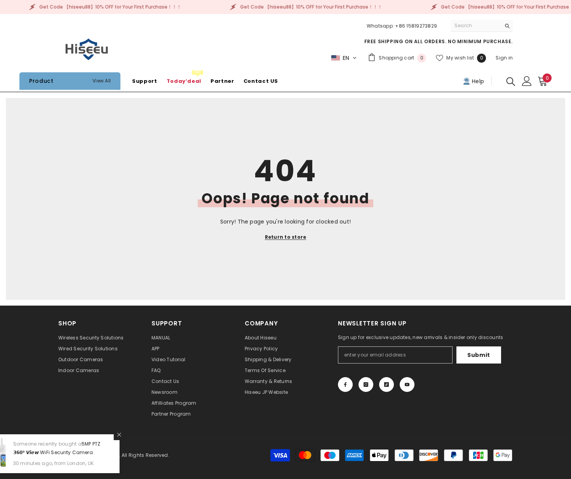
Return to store (285, 237)
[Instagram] (366, 384)
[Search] (482, 26)
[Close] (148, 434)
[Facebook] (345, 384)
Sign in (504, 57)
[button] (344, 58)
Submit (478, 355)
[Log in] (527, 81)
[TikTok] (386, 384)
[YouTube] (407, 384)
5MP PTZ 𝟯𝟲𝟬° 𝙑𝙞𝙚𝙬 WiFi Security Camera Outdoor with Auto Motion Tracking (86, 452)
